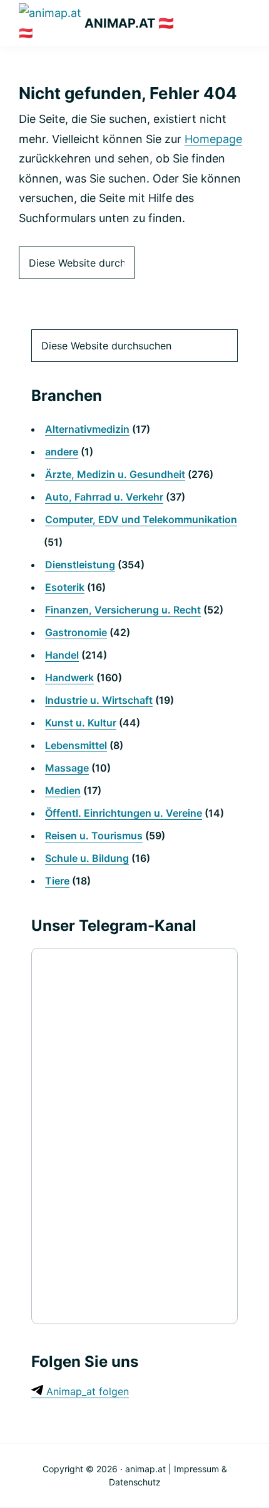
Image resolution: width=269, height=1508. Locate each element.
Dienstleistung (80, 564)
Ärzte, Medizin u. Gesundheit (115, 474)
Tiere (57, 880)
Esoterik (64, 587)
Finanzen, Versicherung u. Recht (123, 609)
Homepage (213, 139)
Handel (62, 655)
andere (61, 451)
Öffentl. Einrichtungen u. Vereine (123, 813)
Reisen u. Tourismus (94, 835)
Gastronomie (76, 632)
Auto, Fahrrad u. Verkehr (104, 497)
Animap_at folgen (86, 1391)
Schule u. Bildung (87, 858)
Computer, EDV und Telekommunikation (141, 519)
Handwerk (69, 677)
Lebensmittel (76, 745)
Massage (67, 768)
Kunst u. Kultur (80, 722)
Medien (63, 790)
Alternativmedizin (87, 429)
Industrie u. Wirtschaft (99, 700)
